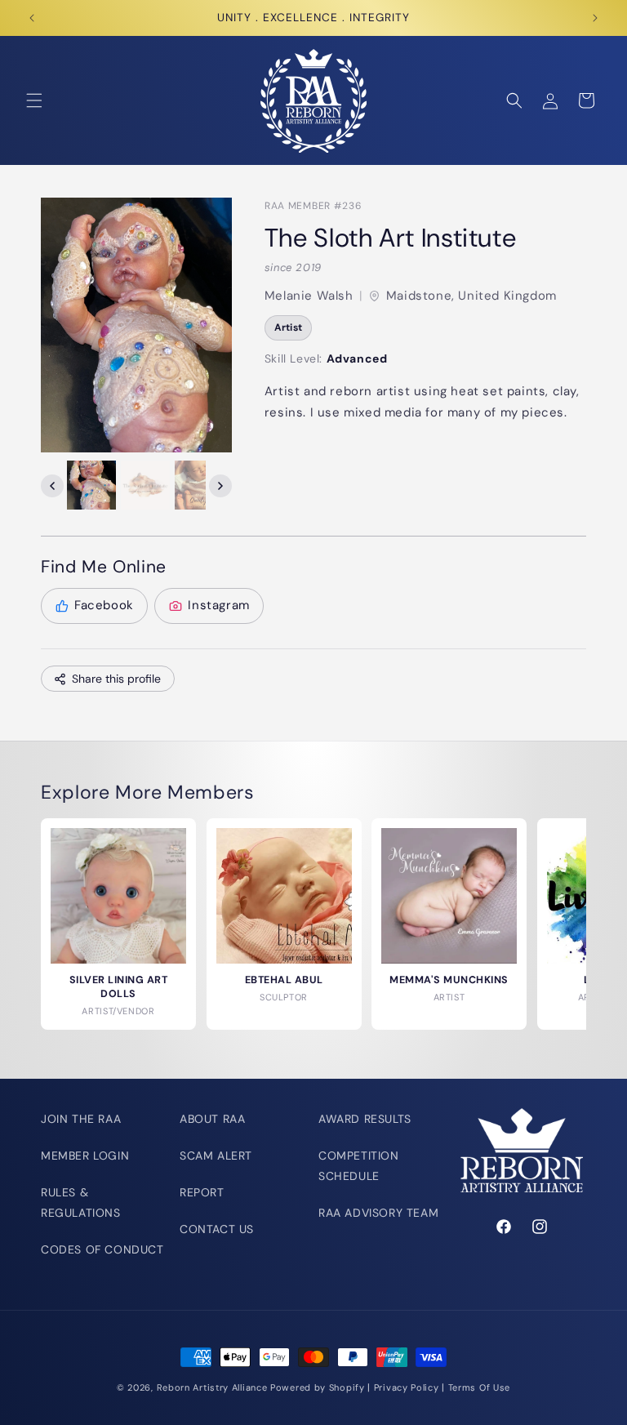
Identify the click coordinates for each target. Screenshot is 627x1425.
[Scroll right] (220, 485)
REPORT (202, 1192)
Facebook (104, 605)
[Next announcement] (595, 18)
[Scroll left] (52, 485)
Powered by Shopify (317, 1387)
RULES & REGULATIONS (81, 1202)
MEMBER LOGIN (85, 1155)
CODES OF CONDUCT (102, 1249)
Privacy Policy (406, 1387)
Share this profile (116, 678)
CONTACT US (217, 1229)
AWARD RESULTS (364, 1118)
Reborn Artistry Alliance (212, 1387)
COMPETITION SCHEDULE (358, 1165)
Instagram (218, 605)
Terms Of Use (479, 1387)
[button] (34, 100)
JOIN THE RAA (81, 1118)
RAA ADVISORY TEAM (378, 1212)
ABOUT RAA (212, 1118)
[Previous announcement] (32, 18)
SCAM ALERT (216, 1155)
